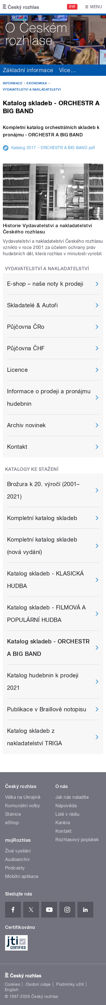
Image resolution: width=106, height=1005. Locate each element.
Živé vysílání (18, 851)
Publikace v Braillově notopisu (46, 709)
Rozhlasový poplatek (77, 839)
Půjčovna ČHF (26, 348)
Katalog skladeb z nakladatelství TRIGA (34, 737)
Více (67, 70)
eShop (12, 822)
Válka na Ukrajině (22, 797)
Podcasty (15, 868)
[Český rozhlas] (21, 7)
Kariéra (62, 822)
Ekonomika (37, 83)
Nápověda (66, 805)
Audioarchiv (17, 859)
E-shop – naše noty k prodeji (45, 283)
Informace (12, 83)
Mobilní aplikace (22, 876)
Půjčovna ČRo (25, 326)
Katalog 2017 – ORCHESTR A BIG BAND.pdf (53, 147)
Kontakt (17, 446)
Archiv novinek (26, 425)
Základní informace (28, 70)
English (11, 989)
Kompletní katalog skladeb (42, 518)
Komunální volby (22, 805)
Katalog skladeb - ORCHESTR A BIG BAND (48, 647)
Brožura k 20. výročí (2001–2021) (43, 490)
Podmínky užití (70, 984)
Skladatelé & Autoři (32, 305)
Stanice (13, 814)
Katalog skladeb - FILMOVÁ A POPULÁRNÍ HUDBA (46, 613)
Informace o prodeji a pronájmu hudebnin (48, 397)
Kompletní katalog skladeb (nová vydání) (42, 545)
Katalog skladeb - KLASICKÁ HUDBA (45, 579)
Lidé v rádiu (67, 814)
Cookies (12, 984)
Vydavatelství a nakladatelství (32, 89)
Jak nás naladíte (72, 797)
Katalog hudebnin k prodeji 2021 (42, 681)
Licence (17, 369)
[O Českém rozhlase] (53, 39)
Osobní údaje (38, 984)
